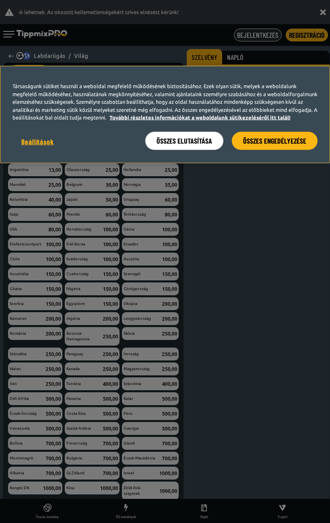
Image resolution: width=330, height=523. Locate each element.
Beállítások (37, 141)
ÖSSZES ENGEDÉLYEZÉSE (274, 140)
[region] (165, 114)
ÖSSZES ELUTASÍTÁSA (184, 140)
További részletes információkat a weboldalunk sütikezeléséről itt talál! (200, 117)
